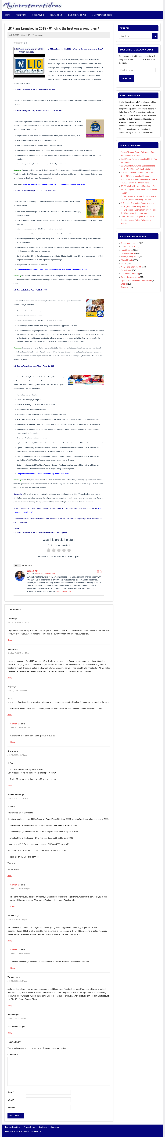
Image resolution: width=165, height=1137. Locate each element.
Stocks (124, 284)
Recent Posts (27, 565)
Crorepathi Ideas (128, 247)
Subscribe (126, 78)
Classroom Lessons (129, 243)
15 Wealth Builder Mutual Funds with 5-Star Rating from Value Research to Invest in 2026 (139, 189)
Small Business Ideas (130, 277)
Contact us (56, 15)
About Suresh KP (63, 591)
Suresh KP (25, 35)
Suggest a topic (77, 15)
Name (10, 1092)
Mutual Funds (127, 260)
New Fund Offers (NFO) (131, 267)
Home (7, 15)
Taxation (124, 287)
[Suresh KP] (20, 580)
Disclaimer (38, 15)
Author (17, 565)
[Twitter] (101, 571)
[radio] (49, 551)
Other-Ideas (126, 270)
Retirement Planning (130, 274)
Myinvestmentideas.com (46, 573)
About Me (21, 15)
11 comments (37, 35)
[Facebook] (98, 571)
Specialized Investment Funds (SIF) (136, 280)
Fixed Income (127, 250)
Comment (12, 1055)
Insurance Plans (128, 253)
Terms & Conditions (12, 1127)
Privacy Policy (29, 1127)
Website (11, 1108)
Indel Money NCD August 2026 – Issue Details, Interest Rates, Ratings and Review (137, 220)
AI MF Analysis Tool (102, 15)
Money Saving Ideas (130, 257)
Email (10, 1100)
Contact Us (54, 1127)
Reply (9, 640)
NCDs (123, 264)
